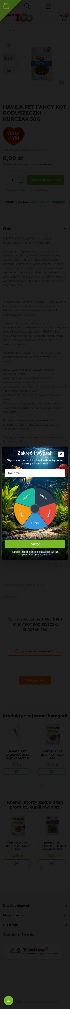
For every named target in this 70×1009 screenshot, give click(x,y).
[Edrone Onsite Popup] (35, 504)
